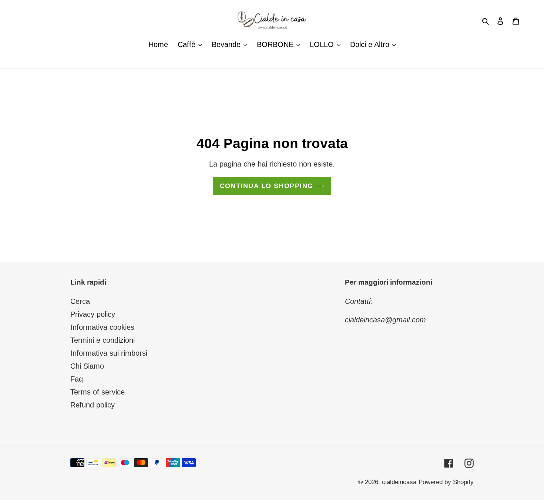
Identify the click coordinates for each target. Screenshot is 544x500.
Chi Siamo (87, 366)
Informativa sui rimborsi (108, 353)
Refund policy (92, 405)
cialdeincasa (399, 482)
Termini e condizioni (102, 340)
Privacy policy (92, 314)
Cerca (80, 301)
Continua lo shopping (266, 185)
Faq (76, 379)
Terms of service (97, 392)
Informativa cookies (102, 327)
